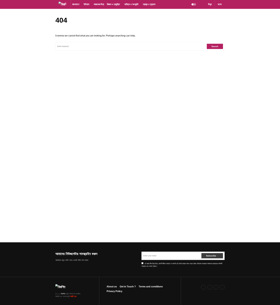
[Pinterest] (216, 287)
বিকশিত (63, 294)
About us (112, 286)
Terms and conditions (151, 286)
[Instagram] (209, 287)
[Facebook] (203, 287)
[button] (56, 4)
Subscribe (211, 256)
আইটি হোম (73, 296)
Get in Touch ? (128, 286)
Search (214, 46)
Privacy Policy (114, 291)
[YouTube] (222, 287)
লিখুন (210, 4)
